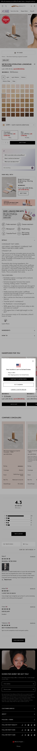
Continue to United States (19, 379)
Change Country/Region (18, 389)
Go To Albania (18, 384)
